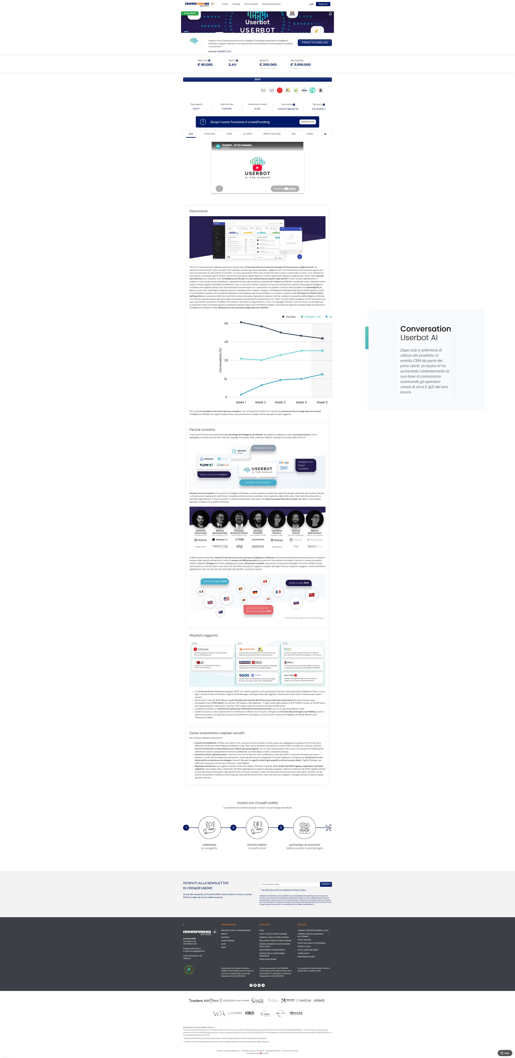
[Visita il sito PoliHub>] (265, 1013)
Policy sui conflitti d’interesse (311, 943)
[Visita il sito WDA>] (218, 1013)
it (183, 925)
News (223, 947)
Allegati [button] (247, 134)
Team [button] (229, 134)
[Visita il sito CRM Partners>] (280, 1013)
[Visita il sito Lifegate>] (319, 1000)
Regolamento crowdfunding (272, 950)
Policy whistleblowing (308, 950)
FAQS (262, 930)
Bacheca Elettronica (271, 4)
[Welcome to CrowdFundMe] (200, 4)
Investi (225, 4)
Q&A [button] (294, 134)
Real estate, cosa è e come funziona (275, 941)
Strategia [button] (209, 134)
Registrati (323, 4)
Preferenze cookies (306, 957)
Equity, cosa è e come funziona (273, 934)
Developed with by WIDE (257, 1053)
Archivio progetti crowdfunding (236, 930)
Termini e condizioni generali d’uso (313, 930)
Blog (223, 944)
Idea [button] (191, 134)
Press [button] (310, 134)
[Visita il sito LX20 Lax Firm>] (242, 1000)
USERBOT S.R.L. (224, 51)
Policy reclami (304, 940)
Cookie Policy (304, 953)
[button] (294, 104)
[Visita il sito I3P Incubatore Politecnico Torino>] (249, 1013)
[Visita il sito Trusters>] (195, 1000)
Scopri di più (307, 122)
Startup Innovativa (288, 109)
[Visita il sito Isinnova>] (303, 1000)
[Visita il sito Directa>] (296, 1013)
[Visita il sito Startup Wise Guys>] (211, 1000)
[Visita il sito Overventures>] (273, 1000)
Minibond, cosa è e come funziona (274, 937)
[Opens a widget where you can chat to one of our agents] (505, 1053)
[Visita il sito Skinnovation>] (226, 1000)
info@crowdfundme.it (305, 904)
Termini (303, 900)
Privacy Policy (299, 890)
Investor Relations (268, 959)
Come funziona (251, 4)
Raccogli (236, 4)
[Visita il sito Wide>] (257, 1000)
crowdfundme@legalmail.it (194, 951)
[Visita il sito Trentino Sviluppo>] (234, 1013)
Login (311, 4)
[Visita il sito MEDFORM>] (288, 1000)
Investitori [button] (271, 134)
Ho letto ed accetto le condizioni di (283, 890)
